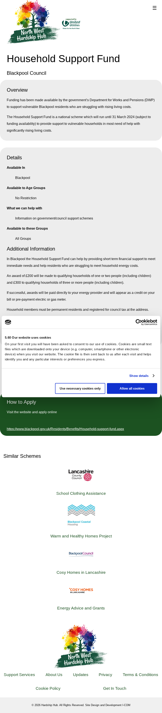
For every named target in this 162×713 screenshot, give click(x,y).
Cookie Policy (48, 688)
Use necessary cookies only (80, 388)
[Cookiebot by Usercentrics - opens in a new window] (138, 322)
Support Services (19, 674)
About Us (54, 674)
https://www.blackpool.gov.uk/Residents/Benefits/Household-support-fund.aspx (65, 429)
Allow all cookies (132, 388)
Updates (80, 674)
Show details (138, 376)
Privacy (105, 674)
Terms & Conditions (140, 674)
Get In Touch (114, 688)
